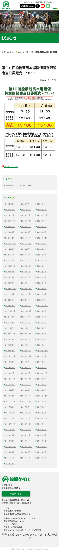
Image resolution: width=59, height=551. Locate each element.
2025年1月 (26, 237)
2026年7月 (26, 204)
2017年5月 (10, 412)
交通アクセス (16, 494)
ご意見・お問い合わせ (13, 526)
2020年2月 (10, 350)
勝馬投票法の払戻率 (12, 511)
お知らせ (9, 185)
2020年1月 (26, 350)
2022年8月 (10, 294)
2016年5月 (10, 435)
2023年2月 (10, 282)
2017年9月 (42, 401)
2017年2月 (10, 418)
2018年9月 (42, 378)
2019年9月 (42, 356)
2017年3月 (42, 412)
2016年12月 (42, 418)
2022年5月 (10, 299)
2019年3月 (42, 367)
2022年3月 (42, 299)
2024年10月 (26, 243)
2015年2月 (10, 463)
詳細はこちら (11, 166)
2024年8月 (10, 249)
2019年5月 (10, 367)
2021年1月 (26, 328)
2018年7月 (26, 384)
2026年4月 (26, 209)
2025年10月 (26, 220)
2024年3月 (42, 254)
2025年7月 (26, 226)
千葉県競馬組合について (14, 521)
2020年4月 (26, 345)
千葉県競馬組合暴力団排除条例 (17, 513)
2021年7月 (26, 316)
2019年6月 (42, 361)
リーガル (5, 508)
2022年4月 (26, 299)
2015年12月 (42, 440)
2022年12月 (42, 282)
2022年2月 (10, 305)
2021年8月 (10, 316)
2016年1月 (26, 440)
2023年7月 (26, 271)
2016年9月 (42, 424)
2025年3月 (42, 232)
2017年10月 (26, 401)
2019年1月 (26, 373)
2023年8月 (10, 271)
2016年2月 (10, 440)
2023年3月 (42, 277)
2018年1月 (26, 395)
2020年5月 (10, 345)
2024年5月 (10, 254)
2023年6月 (42, 271)
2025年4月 (26, 232)
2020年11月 (10, 333)
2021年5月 (10, 322)
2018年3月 (42, 390)
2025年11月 (10, 220)
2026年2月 (10, 215)
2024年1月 (26, 260)
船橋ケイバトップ (8, 52)
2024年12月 (42, 237)
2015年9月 (42, 446)
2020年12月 (42, 328)
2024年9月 (42, 243)
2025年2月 (10, 237)
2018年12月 (42, 373)
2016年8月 (10, 429)
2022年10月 (26, 288)
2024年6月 (42, 249)
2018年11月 (10, 378)
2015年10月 (26, 446)
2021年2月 (10, 328)
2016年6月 (42, 429)
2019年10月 (26, 356)
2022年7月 (26, 294)
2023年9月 (42, 266)
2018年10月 (26, 378)
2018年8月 (10, 384)
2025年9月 (42, 220)
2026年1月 (26, 215)
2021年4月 (26, 322)
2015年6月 (42, 452)
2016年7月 (26, 429)
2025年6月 (42, 226)
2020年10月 (26, 333)
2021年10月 (26, 311)
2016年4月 (26, 435)
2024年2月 (10, 260)
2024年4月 (26, 254)
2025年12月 (42, 215)
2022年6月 (42, 294)
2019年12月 (42, 350)
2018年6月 (42, 384)
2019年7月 (26, 361)
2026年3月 (42, 209)
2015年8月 (10, 452)
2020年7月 (26, 339)
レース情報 (26, 185)
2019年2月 (10, 373)
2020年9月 (42, 333)
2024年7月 (26, 249)
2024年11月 (10, 243)
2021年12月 (42, 305)
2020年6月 (42, 339)
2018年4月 (26, 390)
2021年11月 (10, 311)
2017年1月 (26, 418)
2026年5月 (10, 209)
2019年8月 (10, 361)
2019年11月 (10, 356)
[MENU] (54, 7)
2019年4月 (26, 367)
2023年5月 (10, 277)
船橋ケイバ (6, 5)
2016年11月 (10, 424)
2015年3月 (42, 457)
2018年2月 (10, 395)
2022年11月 (10, 288)
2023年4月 (26, 277)
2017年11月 (10, 401)
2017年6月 (42, 407)
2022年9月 (42, 288)
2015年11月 (10, 446)
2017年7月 (26, 407)
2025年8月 (10, 226)
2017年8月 (10, 407)
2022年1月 (26, 305)
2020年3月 (42, 345)
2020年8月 (10, 339)
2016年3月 (42, 435)
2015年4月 (26, 457)
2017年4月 (26, 412)
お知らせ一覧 (23, 52)
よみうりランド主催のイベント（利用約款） (23, 529)
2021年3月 (42, 322)
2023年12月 (42, 260)
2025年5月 (10, 232)
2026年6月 (42, 204)
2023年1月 (26, 282)
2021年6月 (42, 316)
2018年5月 (10, 390)
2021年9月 (42, 311)
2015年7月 (26, 452)
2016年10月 (26, 424)
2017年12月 (42, 395)
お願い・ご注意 (10, 524)
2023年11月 (10, 266)
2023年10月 (26, 266)
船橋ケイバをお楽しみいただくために (20, 518)
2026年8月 (10, 204)
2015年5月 (10, 457)
